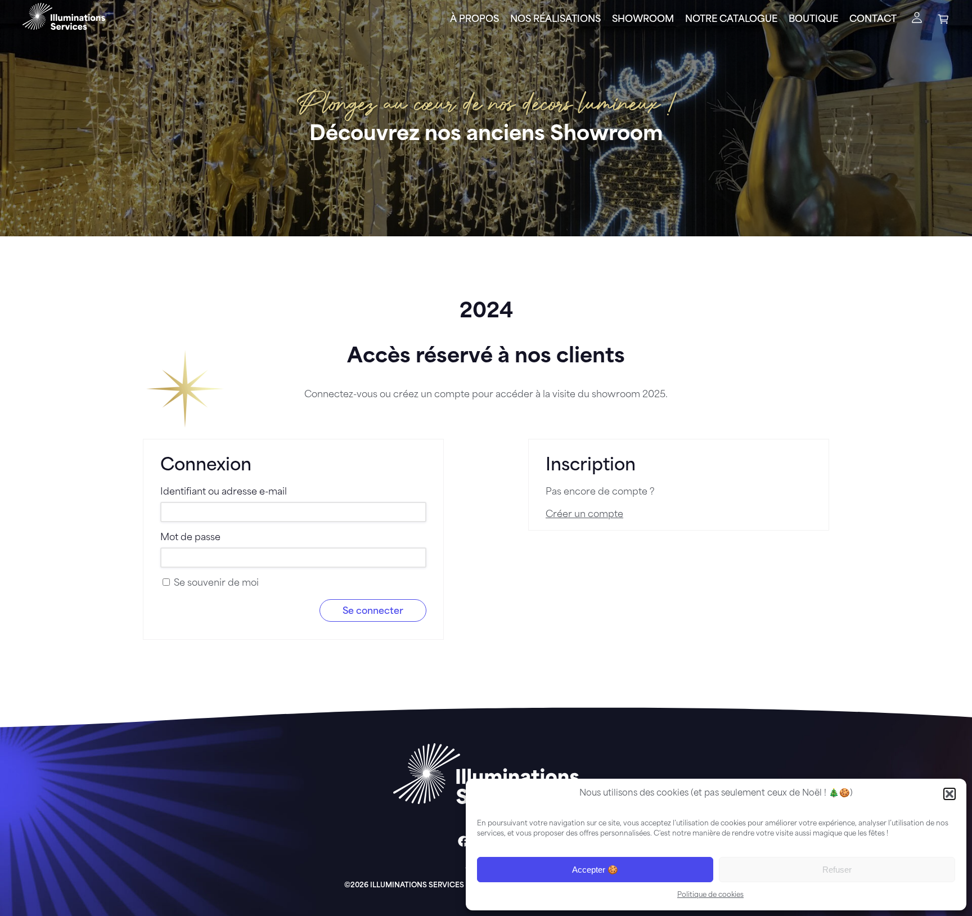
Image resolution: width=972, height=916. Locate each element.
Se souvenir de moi (215, 583)
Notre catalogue (731, 19)
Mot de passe (190, 537)
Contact (873, 19)
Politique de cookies (710, 895)
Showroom (643, 19)
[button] (949, 794)
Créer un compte (584, 514)
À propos (474, 19)
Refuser (837, 869)
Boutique (813, 19)
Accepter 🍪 (595, 869)
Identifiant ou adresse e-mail (223, 492)
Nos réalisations (555, 19)
